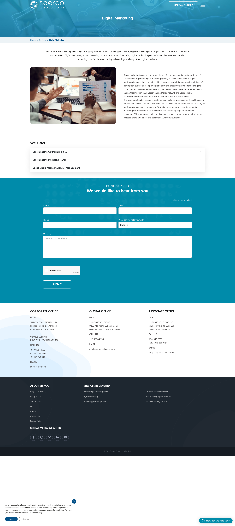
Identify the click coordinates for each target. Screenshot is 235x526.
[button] (216, 520)
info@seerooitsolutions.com (102, 349)
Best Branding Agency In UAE (158, 396)
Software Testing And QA (156, 401)
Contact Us (35, 416)
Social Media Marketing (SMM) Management (56, 167)
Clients (33, 411)
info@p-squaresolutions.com (162, 352)
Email (120, 205)
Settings (26, 519)
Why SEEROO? (36, 391)
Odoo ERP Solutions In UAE (157, 391)
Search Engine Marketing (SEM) (49, 159)
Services (42, 40)
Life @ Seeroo (36, 396)
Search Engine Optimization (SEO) (50, 151)
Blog (32, 406)
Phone (46, 220)
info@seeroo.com (38, 366)
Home (33, 40)
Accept (11, 519)
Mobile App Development (94, 401)
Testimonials (35, 401)
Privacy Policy (35, 421)
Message (47, 234)
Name (46, 205)
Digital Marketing (90, 396)
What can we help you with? (131, 220)
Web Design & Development (95, 391)
